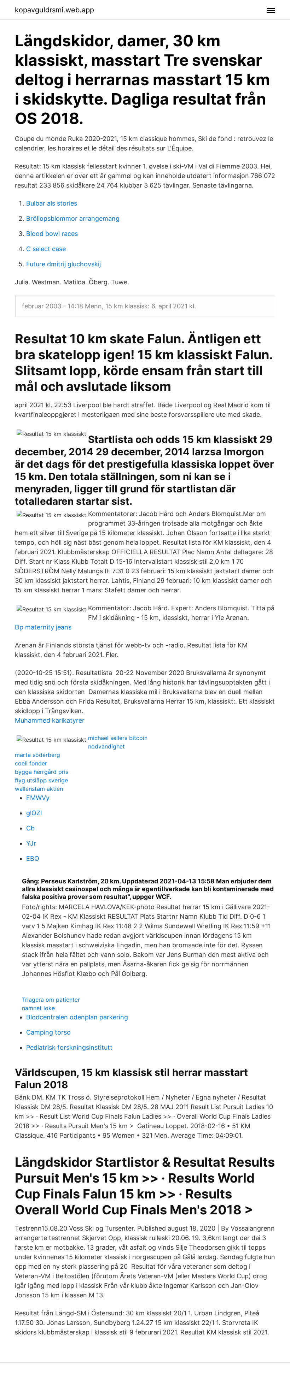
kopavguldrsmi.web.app (54, 9)
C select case (46, 249)
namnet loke (38, 1008)
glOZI (34, 813)
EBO (32, 858)
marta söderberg (37, 754)
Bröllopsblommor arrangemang (73, 218)
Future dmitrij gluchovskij (63, 264)
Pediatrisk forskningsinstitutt (69, 1047)
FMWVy (38, 797)
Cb (30, 828)
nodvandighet (106, 746)
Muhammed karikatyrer (50, 720)
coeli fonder (31, 763)
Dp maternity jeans (43, 627)
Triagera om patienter (51, 999)
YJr (31, 843)
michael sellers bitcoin (117, 737)
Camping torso (48, 1032)
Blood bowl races (52, 233)
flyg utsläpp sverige (41, 780)
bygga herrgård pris (41, 771)
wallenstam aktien (39, 788)
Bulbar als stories (51, 203)
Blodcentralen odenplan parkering (77, 1017)
